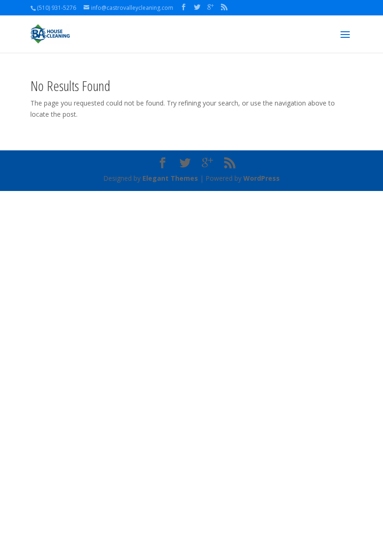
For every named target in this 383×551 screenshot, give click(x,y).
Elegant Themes (170, 178)
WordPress (261, 178)
